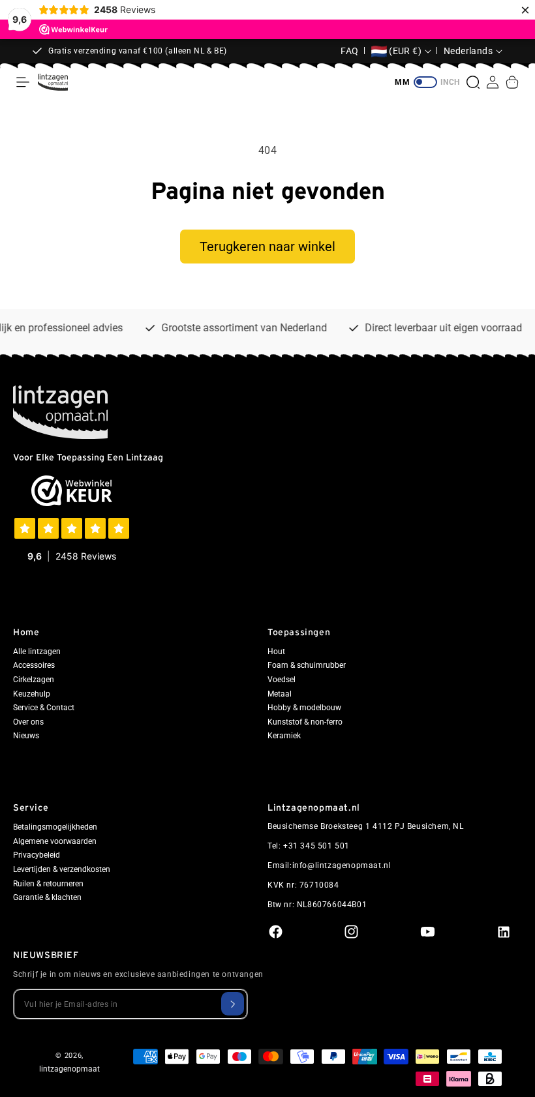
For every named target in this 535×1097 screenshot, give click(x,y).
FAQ (350, 50)
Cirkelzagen (33, 679)
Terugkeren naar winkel (267, 246)
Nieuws (26, 735)
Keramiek (284, 735)
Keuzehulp (31, 694)
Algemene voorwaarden (55, 841)
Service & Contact (43, 707)
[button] (23, 82)
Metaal (280, 694)
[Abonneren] (232, 1003)
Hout (276, 651)
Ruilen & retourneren (48, 883)
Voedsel (282, 679)
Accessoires (34, 665)
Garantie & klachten (47, 897)
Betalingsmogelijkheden (55, 827)
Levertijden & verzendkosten (61, 869)
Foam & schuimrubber (307, 665)
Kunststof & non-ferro (305, 722)
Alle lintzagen (37, 651)
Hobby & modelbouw (304, 707)
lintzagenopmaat (69, 1069)
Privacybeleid (36, 855)
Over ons (28, 722)
